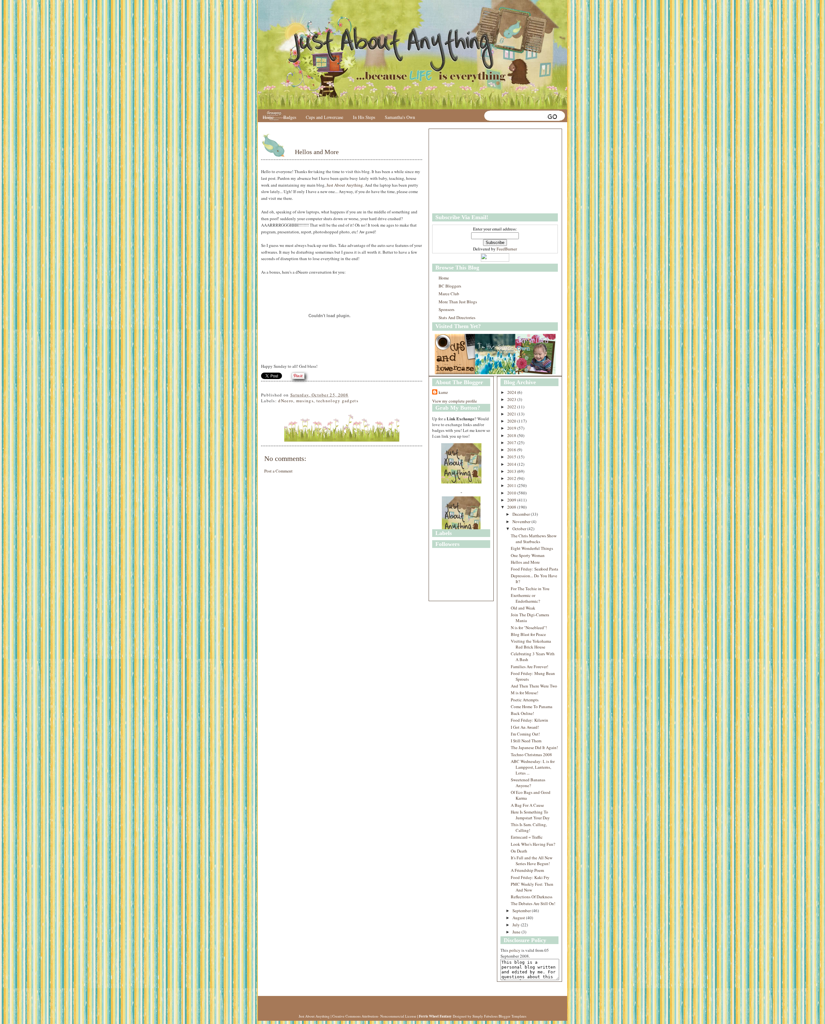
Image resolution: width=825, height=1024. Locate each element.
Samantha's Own (400, 117)
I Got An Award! (525, 727)
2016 (512, 450)
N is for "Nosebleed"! (529, 627)
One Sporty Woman (528, 555)
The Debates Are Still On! (533, 903)
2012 (512, 478)
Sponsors (446, 309)
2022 (512, 407)
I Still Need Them (526, 741)
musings (305, 401)
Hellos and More (317, 151)
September (522, 910)
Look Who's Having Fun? (533, 844)
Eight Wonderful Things (532, 548)
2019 (512, 428)
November (521, 521)
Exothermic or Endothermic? (525, 598)
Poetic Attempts (525, 700)
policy (514, 950)
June (516, 932)
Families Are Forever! (529, 666)
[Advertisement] (472, 171)
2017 (512, 442)
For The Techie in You (530, 588)
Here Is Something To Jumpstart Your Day (530, 815)
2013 (512, 471)
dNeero (285, 401)
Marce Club (449, 294)
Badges (289, 117)
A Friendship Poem (527, 870)
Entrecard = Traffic (527, 837)
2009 (512, 500)
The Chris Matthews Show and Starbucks (534, 538)
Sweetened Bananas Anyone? (528, 782)
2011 (512, 485)
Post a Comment (278, 471)
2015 (512, 457)
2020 (512, 421)
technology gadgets (337, 401)
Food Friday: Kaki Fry (530, 877)
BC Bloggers (450, 286)
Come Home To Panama (531, 706)
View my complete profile (454, 401)
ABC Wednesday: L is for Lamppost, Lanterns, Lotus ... (533, 767)
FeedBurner (507, 249)
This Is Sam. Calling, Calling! (529, 827)
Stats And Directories (457, 317)
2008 (512, 507)
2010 (512, 493)
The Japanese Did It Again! (534, 747)
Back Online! (522, 713)
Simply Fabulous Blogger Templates (499, 1016)
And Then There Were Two (534, 686)
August (519, 918)
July (516, 925)
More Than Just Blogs (458, 302)
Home (268, 117)
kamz (443, 392)
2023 (512, 399)
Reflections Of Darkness (531, 897)
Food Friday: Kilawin (529, 720)
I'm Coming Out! (525, 734)
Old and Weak (523, 608)
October (519, 529)
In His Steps (364, 117)
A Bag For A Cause (527, 805)
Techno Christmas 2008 (531, 754)
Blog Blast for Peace (528, 634)
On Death (519, 851)
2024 (512, 392)
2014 (512, 464)
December (521, 514)
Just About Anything (344, 185)
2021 (512, 414)
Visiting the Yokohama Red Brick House (531, 644)
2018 (512, 435)
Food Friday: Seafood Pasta (534, 569)
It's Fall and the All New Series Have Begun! (531, 860)
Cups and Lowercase (324, 117)
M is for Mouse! (524, 693)
